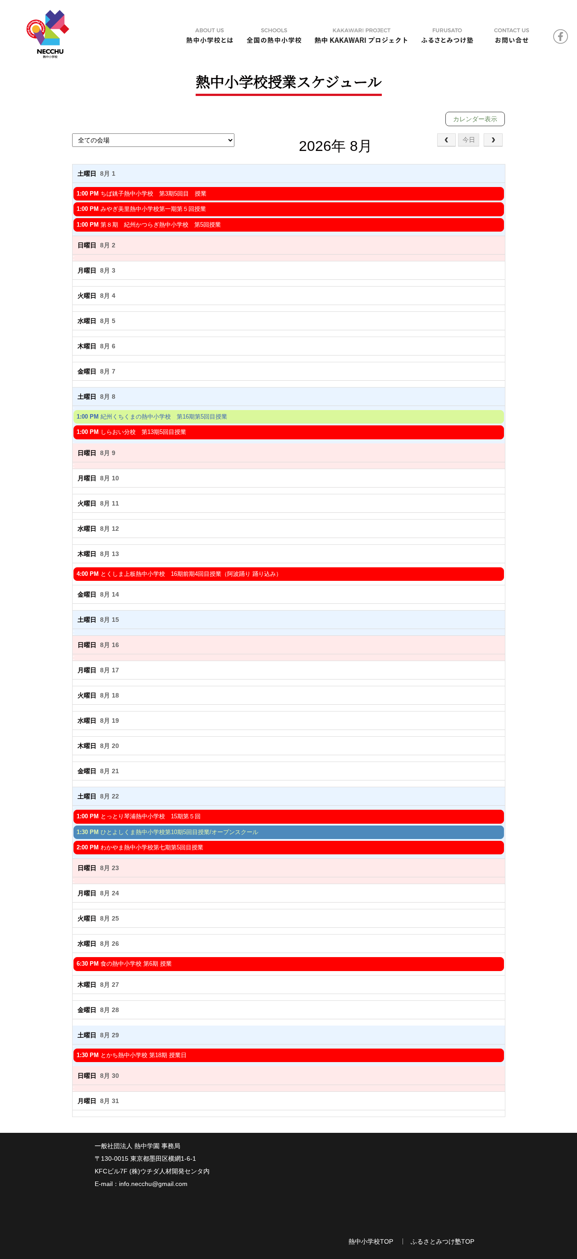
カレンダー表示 (475, 119)
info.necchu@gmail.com (153, 1183)
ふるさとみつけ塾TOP (442, 1241)
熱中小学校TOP (370, 1241)
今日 (469, 139)
